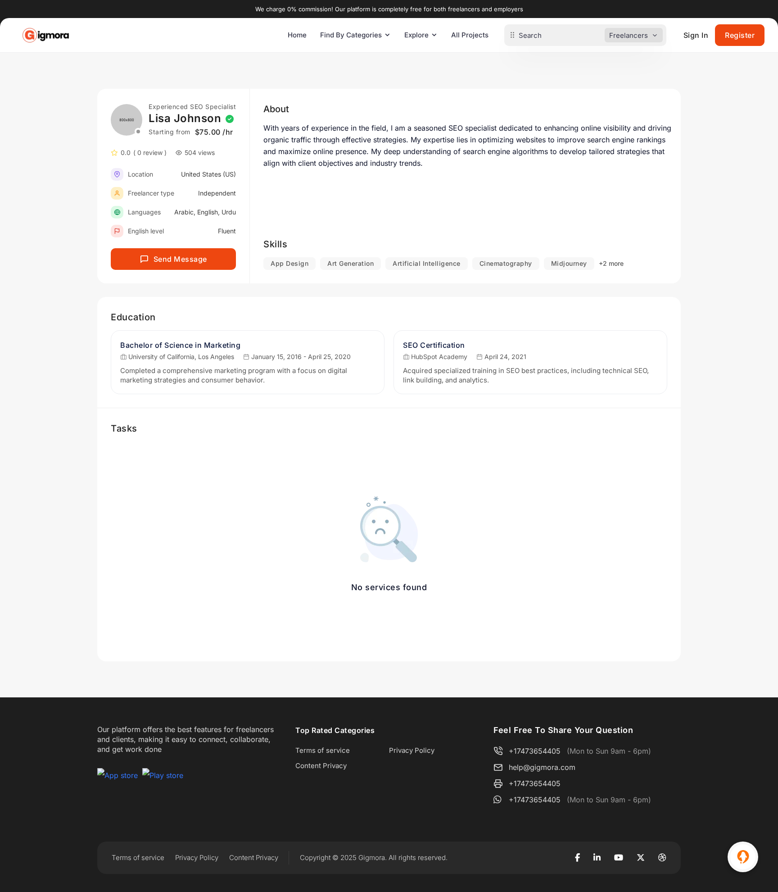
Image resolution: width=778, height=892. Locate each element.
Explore (416, 35)
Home (297, 35)
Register (740, 35)
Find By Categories (351, 35)
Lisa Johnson (185, 118)
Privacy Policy (411, 750)
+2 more (611, 263)
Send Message (180, 259)
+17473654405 (535, 750)
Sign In (696, 35)
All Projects (470, 35)
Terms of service (322, 750)
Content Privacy (321, 765)
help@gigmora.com (542, 767)
